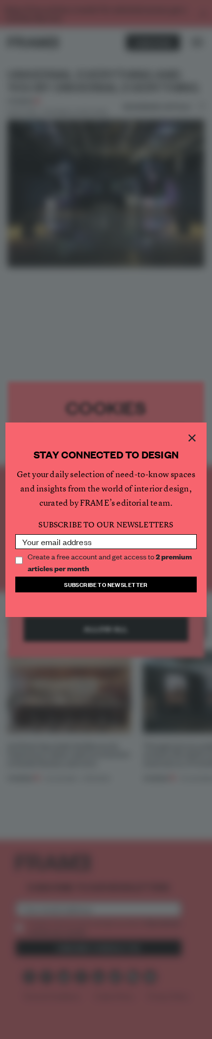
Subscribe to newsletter (106, 584)
